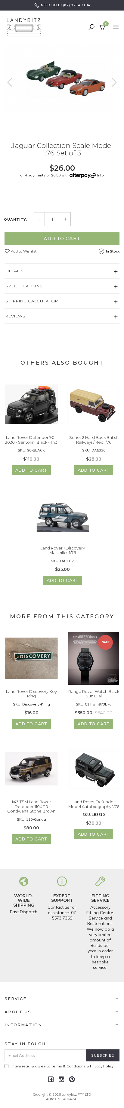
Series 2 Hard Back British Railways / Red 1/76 (93, 440)
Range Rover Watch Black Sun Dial (93, 694)
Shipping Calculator (31, 300)
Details (14, 270)
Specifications (24, 285)
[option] (62, 78)
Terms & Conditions (68, 1066)
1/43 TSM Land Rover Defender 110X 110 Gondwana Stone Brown (31, 806)
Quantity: (15, 219)
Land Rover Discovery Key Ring (31, 694)
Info (100, 175)
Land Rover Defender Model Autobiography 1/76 (93, 804)
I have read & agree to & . (62, 1066)
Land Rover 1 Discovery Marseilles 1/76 (62, 550)
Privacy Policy (101, 1066)
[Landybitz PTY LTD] (26, 27)
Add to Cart (62, 238)
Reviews (15, 316)
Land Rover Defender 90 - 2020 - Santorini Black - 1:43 (31, 440)
